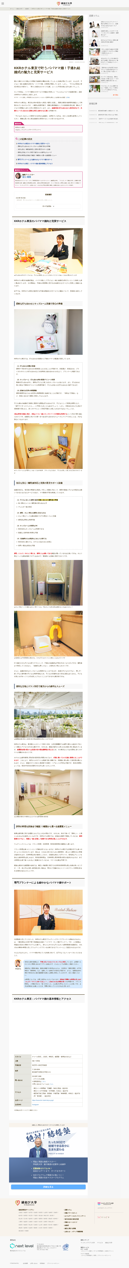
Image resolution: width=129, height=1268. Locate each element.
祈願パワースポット (71, 1213)
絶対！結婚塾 (84, 1249)
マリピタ (100, 1242)
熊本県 (45, 1228)
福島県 (51, 1212)
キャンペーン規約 (87, 1251)
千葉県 (35, 1215)
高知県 (20, 1228)
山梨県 (35, 1218)
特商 (95, 1255)
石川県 (25, 1218)
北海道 (20, 1212)
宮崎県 (50, 1228)
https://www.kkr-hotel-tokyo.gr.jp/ (43, 1100)
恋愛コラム (68, 1210)
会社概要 (25, 1263)
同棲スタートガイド (71, 1222)
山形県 (45, 1212)
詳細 (68, 97)
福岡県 (25, 1228)
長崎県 (35, 1228)
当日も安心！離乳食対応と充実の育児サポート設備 (34, 149)
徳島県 (45, 1225)
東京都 (40, 1215)
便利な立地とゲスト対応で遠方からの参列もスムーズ (35, 152)
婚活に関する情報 (70, 1228)
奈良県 (40, 1221)
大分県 (40, 1228)
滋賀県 (25, 1221)
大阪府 (35, 1221)
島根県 (25, 1225)
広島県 (35, 1225)
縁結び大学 (108, 1242)
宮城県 (35, 1212)
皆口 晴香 (26, 177)
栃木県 (20, 1215)
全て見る (115, 95)
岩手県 (30, 1212)
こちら (43, 1081)
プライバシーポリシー (104, 1255)
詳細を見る (48, 1187)
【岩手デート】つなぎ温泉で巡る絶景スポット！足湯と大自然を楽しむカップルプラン (108, 119)
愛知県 (50, 1218)
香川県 (50, 1225)
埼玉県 (30, 1215)
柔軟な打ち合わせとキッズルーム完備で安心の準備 (34, 146)
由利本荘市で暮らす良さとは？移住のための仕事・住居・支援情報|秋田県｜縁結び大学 (108, 114)
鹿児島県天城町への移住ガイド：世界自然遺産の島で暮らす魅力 (108, 110)
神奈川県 (46, 1215)
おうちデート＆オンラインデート (75, 1216)
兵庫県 (45, 1221)
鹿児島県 (21, 1231)
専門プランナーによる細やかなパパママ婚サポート (35, 159)
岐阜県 (55, 1218)
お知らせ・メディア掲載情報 (74, 1231)
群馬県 (25, 1215)
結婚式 (67, 1225)
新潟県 (51, 1215)
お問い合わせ (33, 1263)
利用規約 (42, 1263)
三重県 (20, 1221)
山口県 (40, 1225)
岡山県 (30, 1225)
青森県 (25, 1212)
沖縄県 (27, 1231)
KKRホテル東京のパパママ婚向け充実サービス (34, 143)
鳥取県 (20, 1225)
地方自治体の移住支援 (72, 1219)
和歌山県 (50, 1221)
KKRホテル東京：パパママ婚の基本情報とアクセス (35, 163)
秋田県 (40, 1212)
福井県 (30, 1218)
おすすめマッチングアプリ (105, 1208)
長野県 (40, 1218)
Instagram (35, 1104)
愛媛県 (55, 1225)
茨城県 (55, 1212)
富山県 (20, 1218)
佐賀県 (30, 1228)
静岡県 (45, 1218)
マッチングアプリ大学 (88, 1242)
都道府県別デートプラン (26, 1210)
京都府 (30, 1221)
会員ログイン (108, 1251)
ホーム (12, 8)
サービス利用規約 (99, 1251)
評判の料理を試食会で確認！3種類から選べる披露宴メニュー (37, 155)
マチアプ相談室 (85, 1253)
